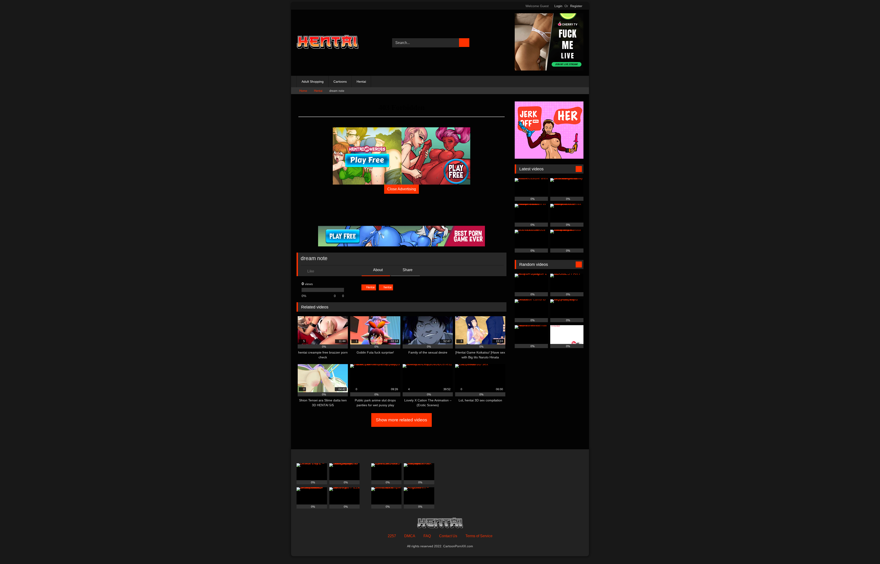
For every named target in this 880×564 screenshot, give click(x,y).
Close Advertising (401, 189)
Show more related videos (401, 419)
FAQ (427, 536)
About (377, 270)
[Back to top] (866, 550)
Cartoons (340, 81)
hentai (388, 287)
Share (407, 270)
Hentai (361, 81)
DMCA (409, 536)
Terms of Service (478, 536)
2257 (392, 536)
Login (558, 6)
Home (303, 91)
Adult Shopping (313, 81)
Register (576, 6)
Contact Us (448, 536)
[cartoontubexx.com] (327, 43)
